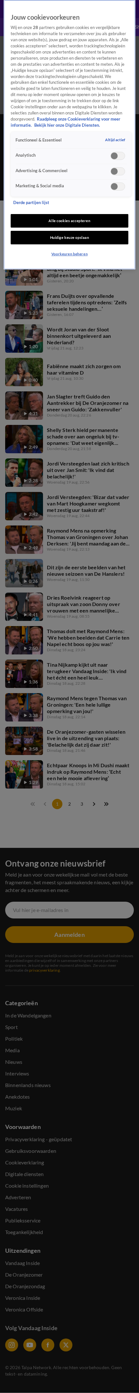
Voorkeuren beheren (69, 254)
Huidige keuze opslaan (69, 237)
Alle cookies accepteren (69, 221)
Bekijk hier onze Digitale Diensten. (67, 125)
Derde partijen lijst (31, 202)
